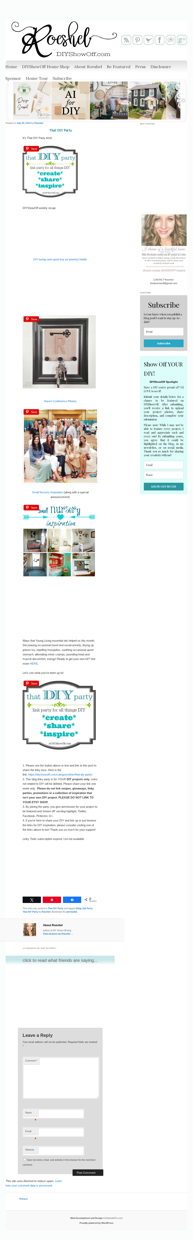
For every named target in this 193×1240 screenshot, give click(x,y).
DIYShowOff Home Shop (45, 66)
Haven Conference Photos (60, 401)
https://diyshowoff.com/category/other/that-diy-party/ (60, 774)
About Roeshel (88, 66)
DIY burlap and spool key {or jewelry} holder (60, 259)
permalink (71, 912)
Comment (31, 1060)
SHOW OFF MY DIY (163, 486)
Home (11, 66)
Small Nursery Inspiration (47, 492)
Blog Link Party (84, 908)
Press (140, 66)
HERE (34, 663)
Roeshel (38, 123)
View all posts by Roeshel (58, 934)
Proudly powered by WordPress (96, 1223)
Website (29, 1149)
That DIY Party (55, 908)
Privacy (23, 1199)
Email (30, 1132)
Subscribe (62, 78)
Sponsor (13, 78)
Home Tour (37, 78)
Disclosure (160, 66)
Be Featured (118, 66)
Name (30, 1113)
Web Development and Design (86, 1218)
